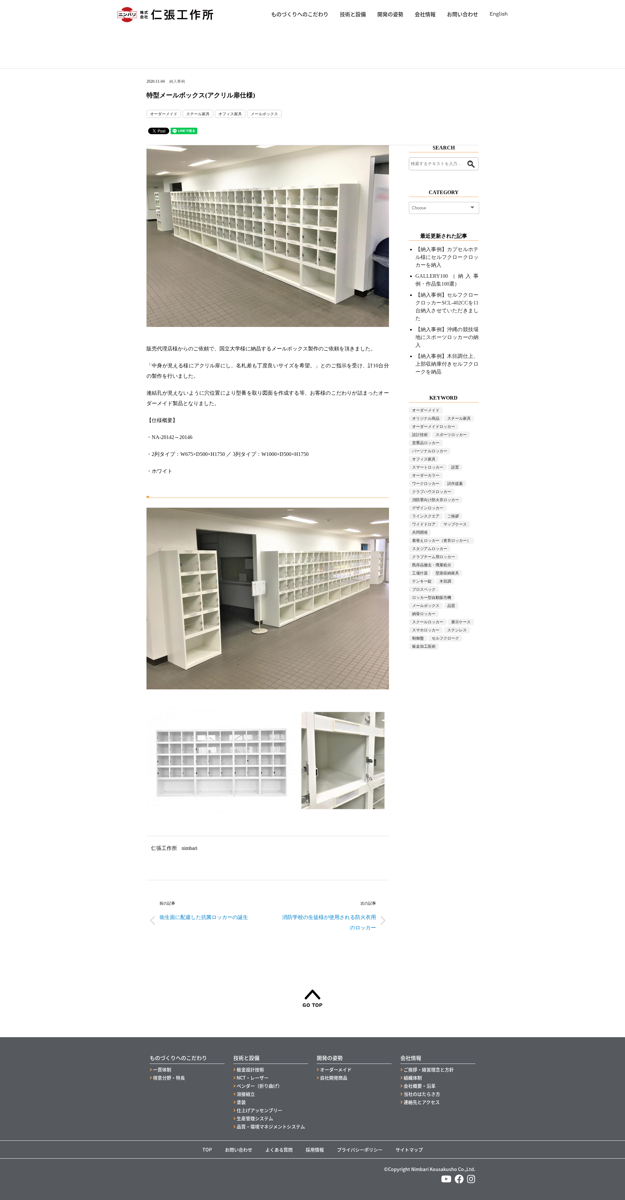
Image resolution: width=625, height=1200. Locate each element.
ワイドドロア (424, 524)
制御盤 (418, 638)
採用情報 (315, 1149)
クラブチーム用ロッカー (433, 557)
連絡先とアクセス (422, 1102)
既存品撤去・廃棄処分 (431, 565)
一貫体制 (162, 1069)
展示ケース (461, 622)
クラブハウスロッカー (431, 491)
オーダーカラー (425, 475)
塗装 (241, 1102)
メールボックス (264, 114)
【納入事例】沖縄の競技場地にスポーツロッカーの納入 (447, 337)
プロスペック (424, 589)
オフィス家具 (230, 114)
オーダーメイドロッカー (433, 426)
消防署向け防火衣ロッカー (435, 500)
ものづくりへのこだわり (299, 14)
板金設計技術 (250, 1069)
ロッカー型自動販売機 (431, 597)
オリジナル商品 (425, 418)
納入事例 (177, 81)
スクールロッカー (427, 622)
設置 (455, 467)
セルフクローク (445, 638)
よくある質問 (279, 1149)
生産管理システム (255, 1118)
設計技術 (420, 434)
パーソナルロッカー (429, 451)
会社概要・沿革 (420, 1085)
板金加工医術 (424, 646)
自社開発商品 (333, 1077)
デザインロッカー (427, 508)
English (499, 14)
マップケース (455, 524)
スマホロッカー (425, 630)
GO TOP (312, 1005)
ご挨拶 (453, 516)
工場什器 (420, 573)
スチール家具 (198, 114)
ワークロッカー (425, 483)
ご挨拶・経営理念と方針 (429, 1069)
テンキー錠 (422, 581)
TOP (207, 1149)
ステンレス (457, 630)
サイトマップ (409, 1149)
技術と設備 (353, 14)
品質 (451, 605)
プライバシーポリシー (359, 1149)
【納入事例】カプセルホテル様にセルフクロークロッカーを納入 (447, 257)
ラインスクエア (425, 516)
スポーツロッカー (451, 434)
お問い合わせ (462, 14)
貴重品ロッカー (425, 443)
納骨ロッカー (424, 614)
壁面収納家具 (447, 573)
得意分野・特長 (169, 1077)
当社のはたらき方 (422, 1094)
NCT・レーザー (253, 1077)
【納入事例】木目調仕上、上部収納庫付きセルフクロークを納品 (447, 363)
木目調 (445, 581)
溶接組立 (246, 1094)
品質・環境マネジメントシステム (271, 1126)
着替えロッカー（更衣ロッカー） (441, 540)
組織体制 (413, 1077)
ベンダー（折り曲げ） (259, 1085)
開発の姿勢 (390, 14)
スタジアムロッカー (429, 548)
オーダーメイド (163, 114)
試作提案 (455, 483)
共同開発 (420, 532)
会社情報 (425, 14)
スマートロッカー (427, 467)
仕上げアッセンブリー (259, 1110)
